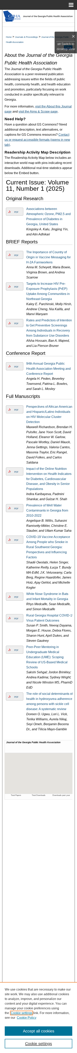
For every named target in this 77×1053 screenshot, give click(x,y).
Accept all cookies (38, 1031)
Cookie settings (21, 1013)
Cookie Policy (26, 1017)
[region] (38, 1017)
